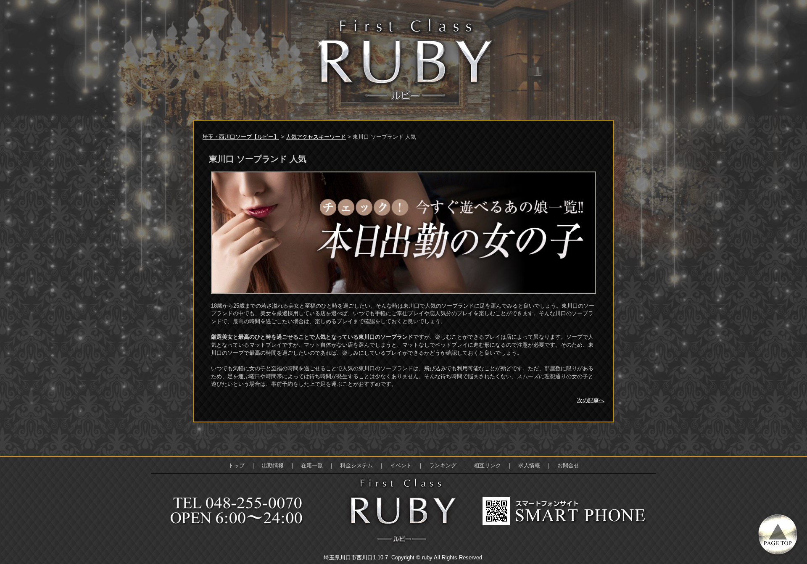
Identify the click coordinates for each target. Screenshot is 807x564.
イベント (401, 465)
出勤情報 (273, 465)
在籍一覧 (312, 465)
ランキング (442, 465)
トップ (236, 465)
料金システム (356, 465)
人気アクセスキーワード (316, 137)
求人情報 (529, 465)
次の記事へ (590, 400)
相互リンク (487, 465)
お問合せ (568, 465)
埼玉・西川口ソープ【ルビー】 (241, 137)
